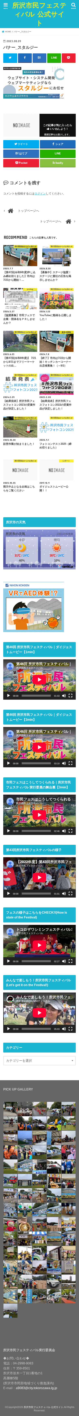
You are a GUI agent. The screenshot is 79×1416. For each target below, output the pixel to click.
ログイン (40, 193)
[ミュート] (64, 696)
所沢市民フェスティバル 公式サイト (39, 14)
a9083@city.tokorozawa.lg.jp (36, 1388)
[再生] (8, 696)
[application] (39, 679)
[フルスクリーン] (70, 696)
